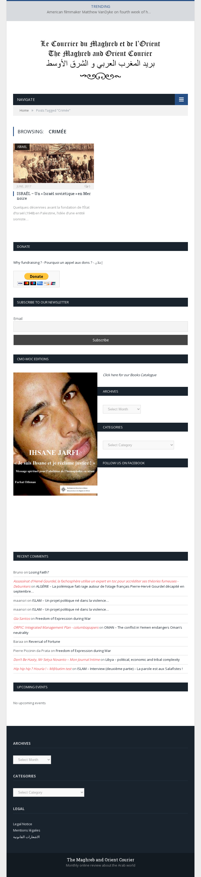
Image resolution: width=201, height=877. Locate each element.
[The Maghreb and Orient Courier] (100, 58)
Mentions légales (26, 830)
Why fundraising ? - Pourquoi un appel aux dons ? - (54, 262)
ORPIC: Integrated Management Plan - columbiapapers (55, 627)
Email (18, 318)
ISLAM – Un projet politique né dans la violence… (70, 600)
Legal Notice (22, 824)
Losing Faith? (39, 572)
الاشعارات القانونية (26, 836)
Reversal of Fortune (44, 641)
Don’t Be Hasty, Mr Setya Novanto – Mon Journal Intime (56, 659)
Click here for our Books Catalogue (129, 374)
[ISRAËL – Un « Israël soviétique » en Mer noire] (53, 165)
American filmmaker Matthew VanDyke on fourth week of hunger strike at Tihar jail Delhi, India (100, 12)
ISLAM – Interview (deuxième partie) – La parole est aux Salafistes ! (130, 668)
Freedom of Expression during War (63, 618)
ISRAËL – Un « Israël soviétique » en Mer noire (54, 196)
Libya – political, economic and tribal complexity (142, 659)
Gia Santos (21, 618)
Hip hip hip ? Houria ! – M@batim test (42, 668)
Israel (22, 147)
